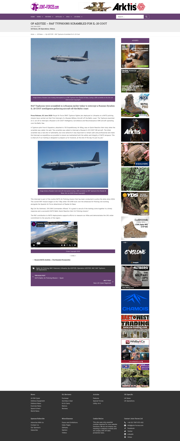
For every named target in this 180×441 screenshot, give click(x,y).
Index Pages (66, 425)
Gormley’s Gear (67, 401)
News (39, 16)
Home (33, 16)
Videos (52, 29)
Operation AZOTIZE (84, 268)
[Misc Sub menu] (71, 16)
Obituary (65, 427)
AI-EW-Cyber (35, 398)
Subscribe (34, 430)
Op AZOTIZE (72, 268)
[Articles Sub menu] (63, 16)
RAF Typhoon (100, 268)
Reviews (48, 16)
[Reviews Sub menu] (52, 16)
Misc (68, 16)
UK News (77, 16)
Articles (59, 16)
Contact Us (35, 425)
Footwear (65, 398)
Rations (64, 406)
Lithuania (63, 268)
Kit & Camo (66, 403)
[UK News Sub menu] (81, 16)
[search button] (146, 17)
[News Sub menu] (42, 16)
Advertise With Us (37, 422)
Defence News (36, 403)
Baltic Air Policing (42, 268)
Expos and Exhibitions (70, 422)
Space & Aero (35, 408)
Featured (56, 268)
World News (35, 411)
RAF (93, 268)
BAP (51, 268)
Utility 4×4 (97, 403)
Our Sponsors (35, 427)
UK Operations (43, 29)
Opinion (64, 430)
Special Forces (98, 401)
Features (96, 398)
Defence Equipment (38, 401)
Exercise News (36, 406)
